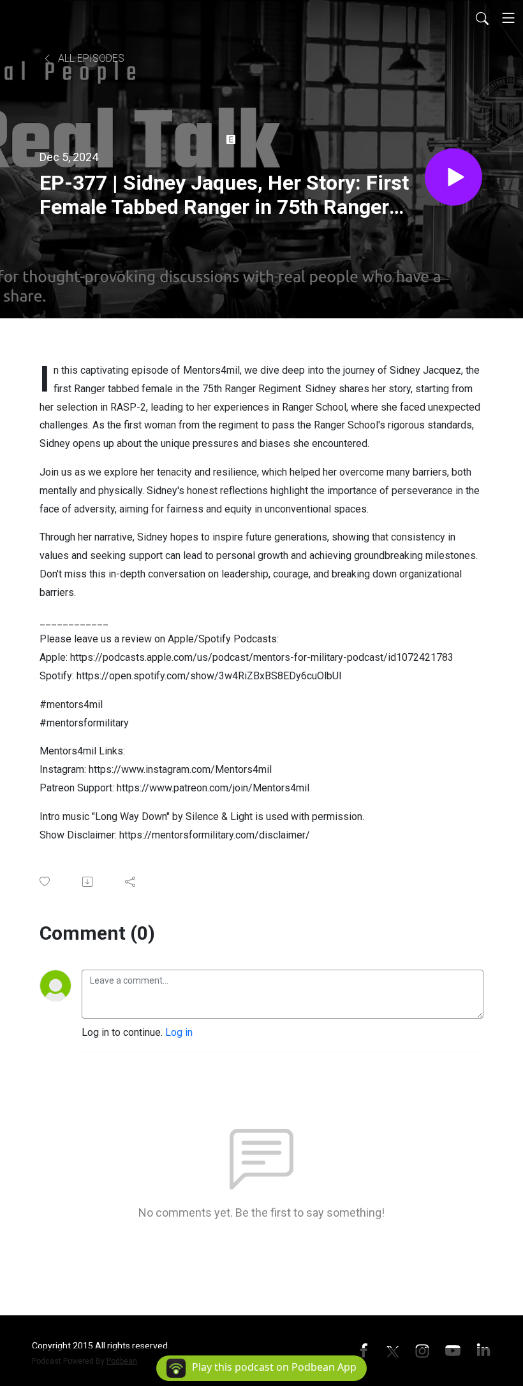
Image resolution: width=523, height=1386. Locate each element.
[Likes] (45, 881)
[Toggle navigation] (508, 18)
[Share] (131, 881)
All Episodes (89, 58)
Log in (179, 1032)
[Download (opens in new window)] (88, 881)
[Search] (482, 18)
